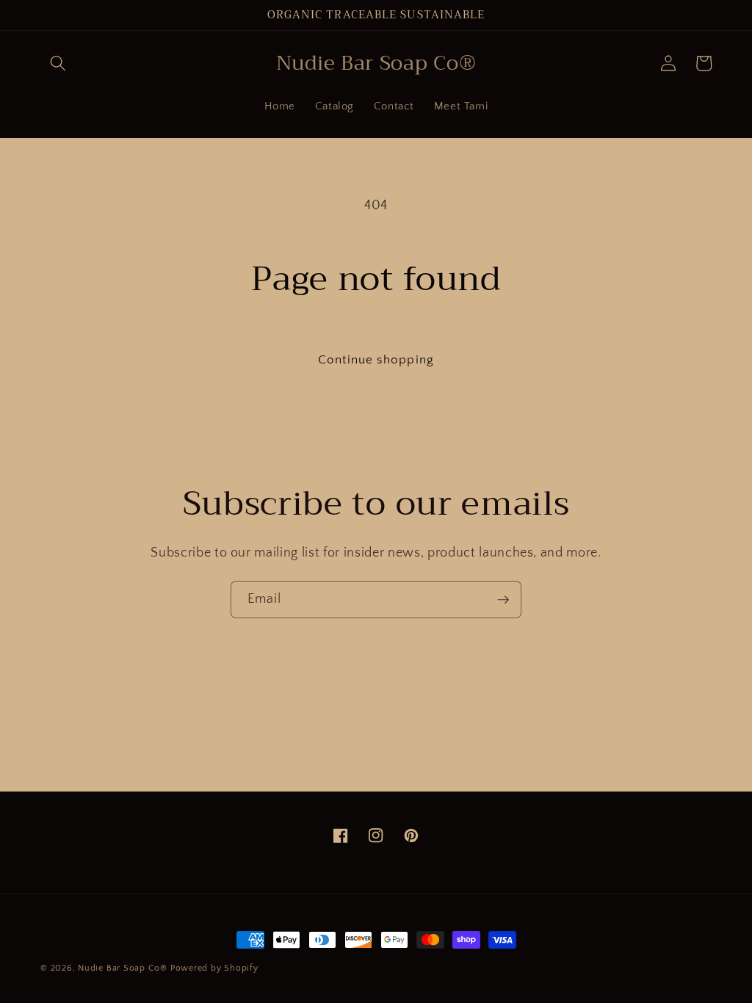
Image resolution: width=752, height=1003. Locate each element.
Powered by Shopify (214, 968)
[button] (58, 63)
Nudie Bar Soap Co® (122, 968)
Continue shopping (376, 359)
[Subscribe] (503, 600)
